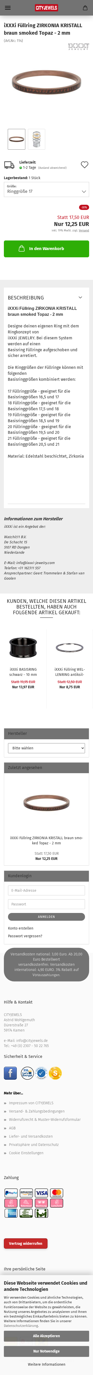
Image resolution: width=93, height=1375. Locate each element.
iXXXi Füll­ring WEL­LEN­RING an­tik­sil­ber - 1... (70, 671)
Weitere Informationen (46, 1364)
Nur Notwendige (46, 1351)
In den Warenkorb (46, 248)
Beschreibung (26, 298)
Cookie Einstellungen (26, 1153)
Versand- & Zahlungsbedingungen (37, 1111)
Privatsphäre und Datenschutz (34, 1145)
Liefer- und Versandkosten (31, 1136)
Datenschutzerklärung (21, 1326)
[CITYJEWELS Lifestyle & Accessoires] (46, 8)
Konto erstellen (20, 928)
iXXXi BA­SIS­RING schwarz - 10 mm (23, 671)
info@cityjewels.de (32, 1040)
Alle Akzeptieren (46, 1336)
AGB (12, 1128)
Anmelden (46, 917)
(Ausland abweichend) (52, 168)
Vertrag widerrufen (25, 1243)
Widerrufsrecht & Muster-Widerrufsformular (45, 1119)
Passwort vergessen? (25, 936)
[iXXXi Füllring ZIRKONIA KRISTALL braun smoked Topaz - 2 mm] (46, 82)
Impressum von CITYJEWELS (31, 1103)
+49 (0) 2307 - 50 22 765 (30, 1046)
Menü (8, 8)
